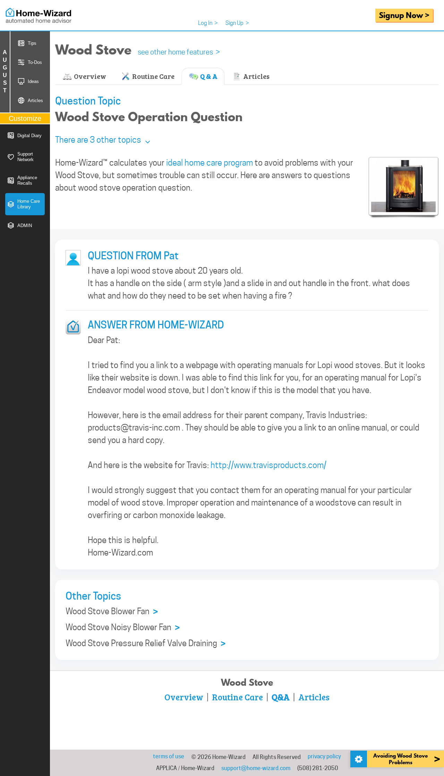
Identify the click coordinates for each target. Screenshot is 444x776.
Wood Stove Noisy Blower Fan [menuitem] (123, 627)
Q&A (281, 697)
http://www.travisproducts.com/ (268, 465)
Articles (256, 76)
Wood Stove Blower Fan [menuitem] (112, 611)
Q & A (208, 76)
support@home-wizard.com (255, 768)
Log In (208, 23)
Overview (89, 76)
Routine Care (152, 76)
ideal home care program (209, 163)
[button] (102, 140)
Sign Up (237, 23)
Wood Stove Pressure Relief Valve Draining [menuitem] (145, 643)
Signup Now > (404, 15)
